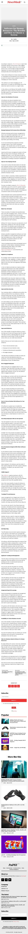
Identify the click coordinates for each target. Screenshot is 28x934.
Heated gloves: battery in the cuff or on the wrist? (18, 728)
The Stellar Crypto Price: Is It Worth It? (7, 672)
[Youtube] (9, 879)
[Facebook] (9, 686)
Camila (15, 39)
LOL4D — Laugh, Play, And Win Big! (18, 747)
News (2, 899)
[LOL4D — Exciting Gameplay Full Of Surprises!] (5, 741)
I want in (13, 700)
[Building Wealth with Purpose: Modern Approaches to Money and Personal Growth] (5, 721)
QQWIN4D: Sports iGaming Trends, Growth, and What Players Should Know (18, 734)
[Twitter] (12, 686)
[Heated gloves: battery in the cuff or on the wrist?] (5, 727)
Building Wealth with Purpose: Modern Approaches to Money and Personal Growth (18, 721)
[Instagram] (6, 879)
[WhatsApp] (18, 686)
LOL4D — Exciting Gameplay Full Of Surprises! (13, 854)
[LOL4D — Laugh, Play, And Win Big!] (5, 747)
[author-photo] (2, 783)
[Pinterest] (15, 686)
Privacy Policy (16, 703)
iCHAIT (13, 707)
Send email (23, 876)
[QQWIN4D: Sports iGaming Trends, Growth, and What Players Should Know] (5, 734)
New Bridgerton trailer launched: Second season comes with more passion (20, 673)
